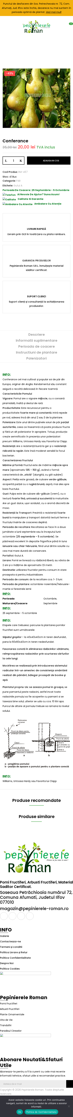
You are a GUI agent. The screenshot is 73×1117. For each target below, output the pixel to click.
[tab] (36, 335)
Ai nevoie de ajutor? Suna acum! (38, 194)
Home (7, 48)
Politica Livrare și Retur (14, 952)
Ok (19, 1112)
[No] (68, 1106)
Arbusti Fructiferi (9, 1009)
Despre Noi (6, 963)
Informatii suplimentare (36, 340)
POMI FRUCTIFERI (27, 48)
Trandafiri (5, 1025)
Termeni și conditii (11, 947)
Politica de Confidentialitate (41, 1112)
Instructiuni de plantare (36, 352)
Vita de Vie (6, 1020)
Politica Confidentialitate (15, 958)
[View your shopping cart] (69, 26)
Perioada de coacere (36, 346)
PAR (46, 48)
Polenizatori (36, 358)
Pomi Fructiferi (8, 1003)
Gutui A (18, 185)
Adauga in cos (51, 160)
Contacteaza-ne (10, 941)
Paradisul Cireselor (11, 1030)
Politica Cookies (10, 968)
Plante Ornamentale (12, 1014)
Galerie (4, 936)
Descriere (36, 334)
